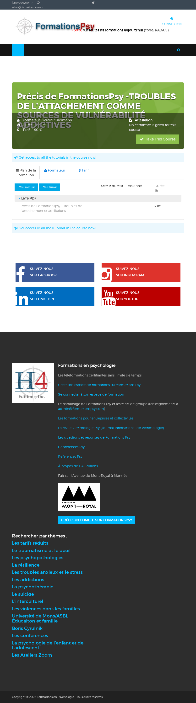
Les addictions (28, 579)
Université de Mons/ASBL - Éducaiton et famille (41, 618)
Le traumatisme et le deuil (41, 550)
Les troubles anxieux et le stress (47, 572)
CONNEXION (172, 24)
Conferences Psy (71, 447)
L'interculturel (27, 601)
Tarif (85, 170)
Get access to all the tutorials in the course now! (57, 157)
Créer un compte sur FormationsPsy (96, 520)
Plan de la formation (26, 172)
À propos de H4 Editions (78, 466)
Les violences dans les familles (46, 609)
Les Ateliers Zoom (32, 655)
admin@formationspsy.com (81, 409)
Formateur (56, 170)
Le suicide (23, 594)
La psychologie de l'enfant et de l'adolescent (47, 645)
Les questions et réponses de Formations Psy (94, 437)
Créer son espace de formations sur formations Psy (99, 385)
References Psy (70, 456)
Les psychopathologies (37, 557)
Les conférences (30, 635)
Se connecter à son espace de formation (91, 394)
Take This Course (159, 139)
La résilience (25, 565)
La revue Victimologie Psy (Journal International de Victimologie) (111, 428)
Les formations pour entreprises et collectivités (95, 418)
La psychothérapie (32, 587)
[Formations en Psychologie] (57, 26)
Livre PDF (28, 198)
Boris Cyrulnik (27, 628)
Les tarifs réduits (30, 543)
